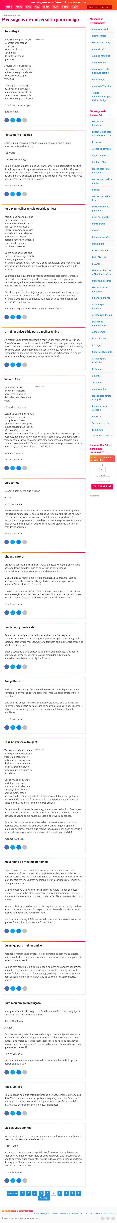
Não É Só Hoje (13, 1087)
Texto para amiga (101, 423)
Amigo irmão (98, 49)
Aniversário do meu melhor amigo (26, 862)
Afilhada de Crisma (102, 315)
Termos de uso (96, 1213)
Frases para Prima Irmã (101, 198)
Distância (97, 369)
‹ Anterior (12, 1193)
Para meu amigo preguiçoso (22, 1003)
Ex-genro (96, 142)
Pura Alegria (12, 31)
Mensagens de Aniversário (11, 15)
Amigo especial (100, 29)
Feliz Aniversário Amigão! (20, 742)
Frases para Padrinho (98, 123)
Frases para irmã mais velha (101, 170)
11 (78, 1193)
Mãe (37, 6)
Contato (55, 1213)
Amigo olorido (99, 389)
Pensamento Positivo (18, 135)
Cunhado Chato (100, 162)
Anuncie (84, 1213)
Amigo (19, 6)
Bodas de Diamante (102, 352)
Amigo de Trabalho (101, 86)
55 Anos (96, 264)
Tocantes (96, 382)
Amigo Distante (100, 62)
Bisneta (96, 189)
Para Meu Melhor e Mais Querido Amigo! (30, 209)
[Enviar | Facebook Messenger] (18, 120)
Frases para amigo (101, 42)
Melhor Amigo (99, 35)
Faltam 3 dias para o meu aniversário (101, 133)
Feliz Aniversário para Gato (100, 208)
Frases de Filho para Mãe (100, 289)
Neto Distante (99, 257)
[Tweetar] (12, 120)
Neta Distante (99, 338)
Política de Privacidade (69, 1213)
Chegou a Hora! (14, 557)
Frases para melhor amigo (102, 181)
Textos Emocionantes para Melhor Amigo (102, 96)
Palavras (96, 416)
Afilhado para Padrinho (99, 306)
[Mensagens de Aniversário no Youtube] (103, 1218)
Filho (75, 6)
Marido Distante (100, 250)
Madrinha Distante (101, 280)
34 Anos (96, 375)
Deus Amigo (98, 79)
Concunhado (98, 223)
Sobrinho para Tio (101, 237)
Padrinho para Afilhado (99, 407)
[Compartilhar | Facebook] (6, 120)
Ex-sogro (96, 345)
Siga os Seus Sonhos (17, 1128)
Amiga (9, 6)
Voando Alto (12, 379)
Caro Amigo (11, 483)
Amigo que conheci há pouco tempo (101, 70)
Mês (103, 474)
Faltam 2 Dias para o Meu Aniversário (101, 272)
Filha (55, 6)
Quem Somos (109, 1213)
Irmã (28, 6)
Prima (46, 6)
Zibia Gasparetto (100, 217)
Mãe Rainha (98, 243)
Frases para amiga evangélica (101, 397)
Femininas (97, 430)
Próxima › (44, 1198)
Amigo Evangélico (101, 56)
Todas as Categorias (102, 435)
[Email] (24, 120)
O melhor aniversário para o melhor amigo (31, 332)
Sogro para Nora (100, 155)
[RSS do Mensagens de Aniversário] (113, 1218)
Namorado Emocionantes (99, 323)
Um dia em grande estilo (20, 627)
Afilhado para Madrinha (99, 360)
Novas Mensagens (41, 1213)
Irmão (65, 6)
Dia (102, 465)
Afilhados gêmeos (101, 148)
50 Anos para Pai (101, 298)
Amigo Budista (13, 681)
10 (72, 1193)
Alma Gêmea (98, 332)
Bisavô (95, 230)
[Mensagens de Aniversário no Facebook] (108, 1218)
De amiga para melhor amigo (23, 946)
